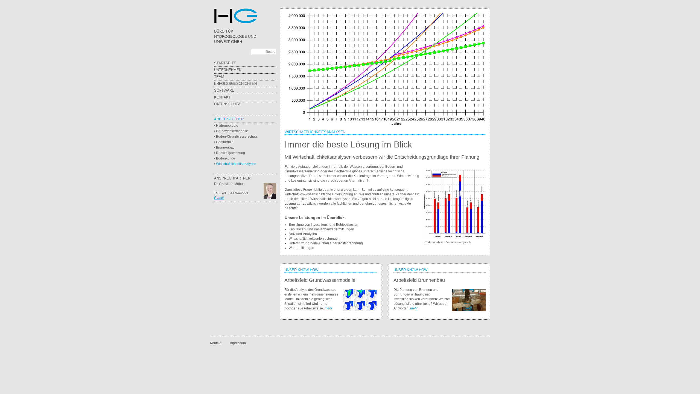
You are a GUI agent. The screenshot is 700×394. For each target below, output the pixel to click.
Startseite (225, 63)
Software (224, 90)
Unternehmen (227, 70)
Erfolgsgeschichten (235, 84)
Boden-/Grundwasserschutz (236, 136)
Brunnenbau (225, 147)
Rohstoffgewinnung (230, 153)
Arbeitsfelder (229, 119)
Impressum (237, 343)
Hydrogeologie (227, 126)
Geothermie (225, 142)
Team (219, 77)
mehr (328, 308)
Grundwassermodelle (232, 131)
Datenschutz (227, 104)
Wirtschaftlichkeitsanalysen (236, 164)
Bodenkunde (225, 158)
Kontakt (222, 97)
